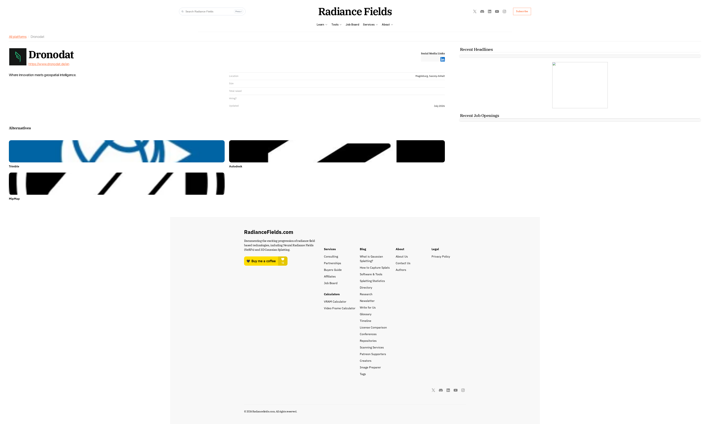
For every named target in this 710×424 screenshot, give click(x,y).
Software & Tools (371, 274)
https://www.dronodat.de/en (48, 64)
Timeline (365, 321)
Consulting (331, 256)
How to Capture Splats (375, 267)
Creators (365, 360)
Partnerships (332, 263)
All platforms (18, 37)
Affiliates (330, 276)
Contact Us (403, 263)
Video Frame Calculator (339, 308)
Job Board (352, 24)
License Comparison (373, 327)
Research (366, 294)
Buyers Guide (333, 270)
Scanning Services (372, 347)
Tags (363, 374)
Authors (401, 270)
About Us (402, 256)
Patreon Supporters (373, 354)
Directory (366, 287)
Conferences (368, 334)
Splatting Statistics (372, 281)
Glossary (365, 314)
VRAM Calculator (335, 301)
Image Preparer (370, 367)
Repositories (368, 341)
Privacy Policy (441, 256)
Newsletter (367, 301)
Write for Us (368, 307)
